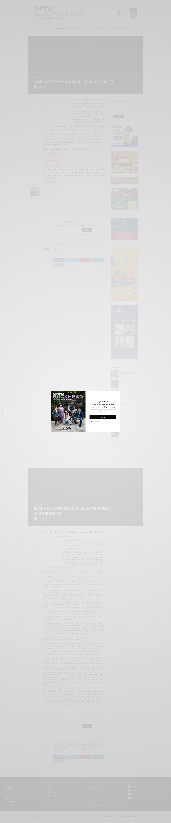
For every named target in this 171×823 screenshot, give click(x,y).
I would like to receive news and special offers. (104, 421)
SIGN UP (103, 417)
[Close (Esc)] (117, 394)
